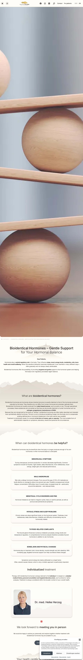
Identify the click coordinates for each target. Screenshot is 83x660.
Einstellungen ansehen (73, 653)
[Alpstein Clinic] (24, 3)
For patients (68, 3)
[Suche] (54, 3)
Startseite (6, 339)
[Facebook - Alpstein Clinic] (40, 3)
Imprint (68, 657)
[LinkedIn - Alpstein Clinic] (49, 3)
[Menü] (7, 3)
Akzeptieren (46, 653)
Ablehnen (59, 653)
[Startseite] (2, 3)
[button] (80, 639)
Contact (59, 3)
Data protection (54, 657)
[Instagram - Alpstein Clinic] (45, 3)
